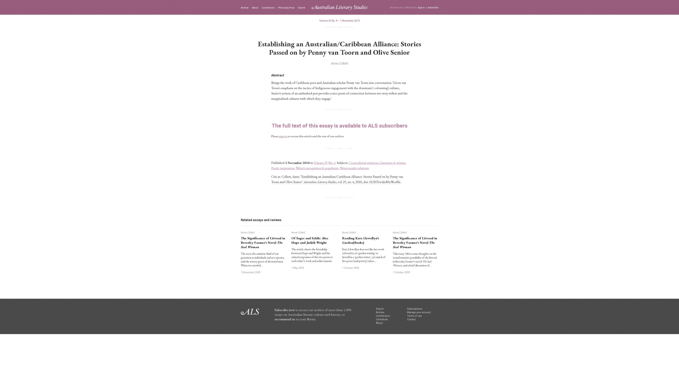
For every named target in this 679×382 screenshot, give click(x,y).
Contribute (382, 319)
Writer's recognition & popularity (317, 168)
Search (380, 309)
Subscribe (433, 7)
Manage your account (419, 312)
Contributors (268, 7)
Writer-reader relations (354, 168)
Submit (301, 7)
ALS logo (339, 7)
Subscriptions (414, 309)
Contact (411, 319)
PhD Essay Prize (286, 7)
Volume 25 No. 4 (324, 163)
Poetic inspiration (282, 168)
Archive (244, 7)
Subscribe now (285, 310)
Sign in (421, 7)
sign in (283, 136)
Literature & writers (392, 163)
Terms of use (414, 316)
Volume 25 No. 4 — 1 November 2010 (339, 21)
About (255, 7)
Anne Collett (339, 63)
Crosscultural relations (363, 163)
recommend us (285, 319)
